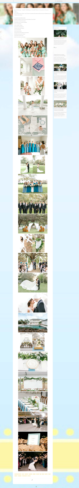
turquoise (24, 475)
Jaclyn (37, 474)
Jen (40, 474)
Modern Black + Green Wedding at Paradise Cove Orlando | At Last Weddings (59, 91)
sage (49, 474)
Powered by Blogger (40, 486)
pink (43, 474)
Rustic (46, 474)
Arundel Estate (18, 474)
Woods (29, 475)
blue (23, 474)
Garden (30, 474)
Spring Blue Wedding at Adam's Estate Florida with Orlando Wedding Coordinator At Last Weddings (60, 109)
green (34, 474)
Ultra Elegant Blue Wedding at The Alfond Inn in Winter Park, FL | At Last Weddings (60, 72)
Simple (16, 475)
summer (19, 475)
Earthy (26, 474)
